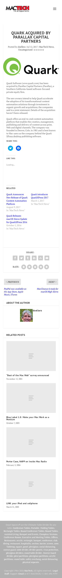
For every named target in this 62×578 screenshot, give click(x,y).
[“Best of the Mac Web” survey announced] (31, 356)
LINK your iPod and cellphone (22, 503)
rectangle (28, 540)
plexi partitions (21, 556)
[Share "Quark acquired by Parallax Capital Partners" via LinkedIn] (34, 258)
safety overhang (33, 559)
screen (50, 543)
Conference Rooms (12, 537)
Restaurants (10, 540)
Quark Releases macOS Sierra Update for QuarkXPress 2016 (16, 219)
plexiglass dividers (14, 552)
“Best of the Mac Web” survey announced (27, 375)
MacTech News (46, 46)
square (19, 546)
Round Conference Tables (32, 531)
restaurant (15, 543)
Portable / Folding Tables (42, 528)
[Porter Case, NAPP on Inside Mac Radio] (31, 442)
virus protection (50, 549)
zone (56, 543)
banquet (37, 540)
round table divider (33, 552)
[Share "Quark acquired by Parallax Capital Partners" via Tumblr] (28, 258)
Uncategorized (25, 49)
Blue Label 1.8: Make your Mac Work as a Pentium (27, 418)
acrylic (20, 540)
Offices (54, 537)
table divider (22, 549)
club (55, 540)
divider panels (35, 549)
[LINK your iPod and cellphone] (31, 484)
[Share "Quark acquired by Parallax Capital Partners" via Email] (47, 258)
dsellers (21, 46)
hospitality (26, 543)
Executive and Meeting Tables (36, 537)
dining (6, 543)
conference (47, 540)
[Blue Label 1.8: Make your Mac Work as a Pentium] (31, 398)
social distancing (47, 546)
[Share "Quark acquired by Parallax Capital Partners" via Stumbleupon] (40, 258)
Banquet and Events (29, 534)
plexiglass (33, 546)
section (35, 543)
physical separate (31, 562)
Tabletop (11, 546)
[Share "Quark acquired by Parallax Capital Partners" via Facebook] (15, 258)
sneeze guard (9, 549)
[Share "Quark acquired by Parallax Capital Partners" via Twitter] (21, 258)
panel (25, 546)
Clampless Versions (48, 534)
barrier (43, 543)
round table (19, 559)
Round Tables (51, 531)
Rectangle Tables (12, 531)
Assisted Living (11, 534)
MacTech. (28, 570)
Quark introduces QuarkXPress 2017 (39, 196)
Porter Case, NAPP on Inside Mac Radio (26, 461)
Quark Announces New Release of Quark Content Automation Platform (17, 199)
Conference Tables (21, 528)
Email (21, 573)
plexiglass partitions (38, 556)
